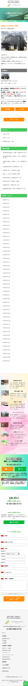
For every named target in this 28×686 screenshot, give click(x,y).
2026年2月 (6, 218)
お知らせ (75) (6, 134)
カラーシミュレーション (8, 654)
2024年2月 (6, 306)
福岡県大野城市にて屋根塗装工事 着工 (12, 177)
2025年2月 (6, 262)
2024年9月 (6, 280)
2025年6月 (6, 247)
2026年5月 (6, 207)
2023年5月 (6, 338)
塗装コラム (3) (6, 137)
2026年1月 (6, 221)
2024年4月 (6, 298)
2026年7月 (6, 199)
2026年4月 (6, 210)
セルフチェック (6, 652)
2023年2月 (6, 349)
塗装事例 (4, 661)
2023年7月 (6, 331)
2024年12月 (6, 269)
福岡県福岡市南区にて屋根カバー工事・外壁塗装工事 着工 (15, 157)
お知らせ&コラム (6, 668)
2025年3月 (6, 258)
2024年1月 (6, 309)
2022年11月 (6, 360)
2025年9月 (6, 236)
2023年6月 (6, 335)
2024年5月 (6, 295)
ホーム (3, 632)
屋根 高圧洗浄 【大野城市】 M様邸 (11, 181)
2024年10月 (6, 276)
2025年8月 (6, 240)
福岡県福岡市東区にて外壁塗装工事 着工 (12, 166)
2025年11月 (6, 229)
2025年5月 (6, 251)
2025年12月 (6, 225)
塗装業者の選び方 (6, 659)
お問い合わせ (5, 671)
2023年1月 (6, 353)
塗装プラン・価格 (6, 648)
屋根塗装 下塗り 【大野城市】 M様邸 (11, 170)
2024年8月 (6, 284)
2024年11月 (6, 273)
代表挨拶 (4, 640)
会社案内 (4, 636)
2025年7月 (6, 243)
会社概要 (4, 643)
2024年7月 (6, 287)
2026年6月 (6, 203)
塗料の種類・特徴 (6, 650)
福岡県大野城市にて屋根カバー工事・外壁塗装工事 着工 (15, 162)
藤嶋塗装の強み (6, 638)
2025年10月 (6, 232)
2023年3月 (6, 346)
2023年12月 (6, 313)
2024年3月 (6, 302)
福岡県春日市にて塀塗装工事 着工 (11, 185)
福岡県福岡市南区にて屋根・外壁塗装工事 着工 (14, 188)
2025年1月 (6, 265)
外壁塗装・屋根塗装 (7, 645)
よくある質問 (5, 664)
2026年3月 (6, 214)
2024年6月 (6, 291)
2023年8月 (6, 327)
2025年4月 (6, 254)
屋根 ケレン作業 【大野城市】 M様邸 (11, 174)
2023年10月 (6, 320)
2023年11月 (6, 317)
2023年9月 (6, 324)
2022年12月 (6, 357)
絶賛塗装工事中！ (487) (8, 141)
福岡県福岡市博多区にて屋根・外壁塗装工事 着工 (15, 152)
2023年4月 (6, 342)
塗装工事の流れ (6, 657)
